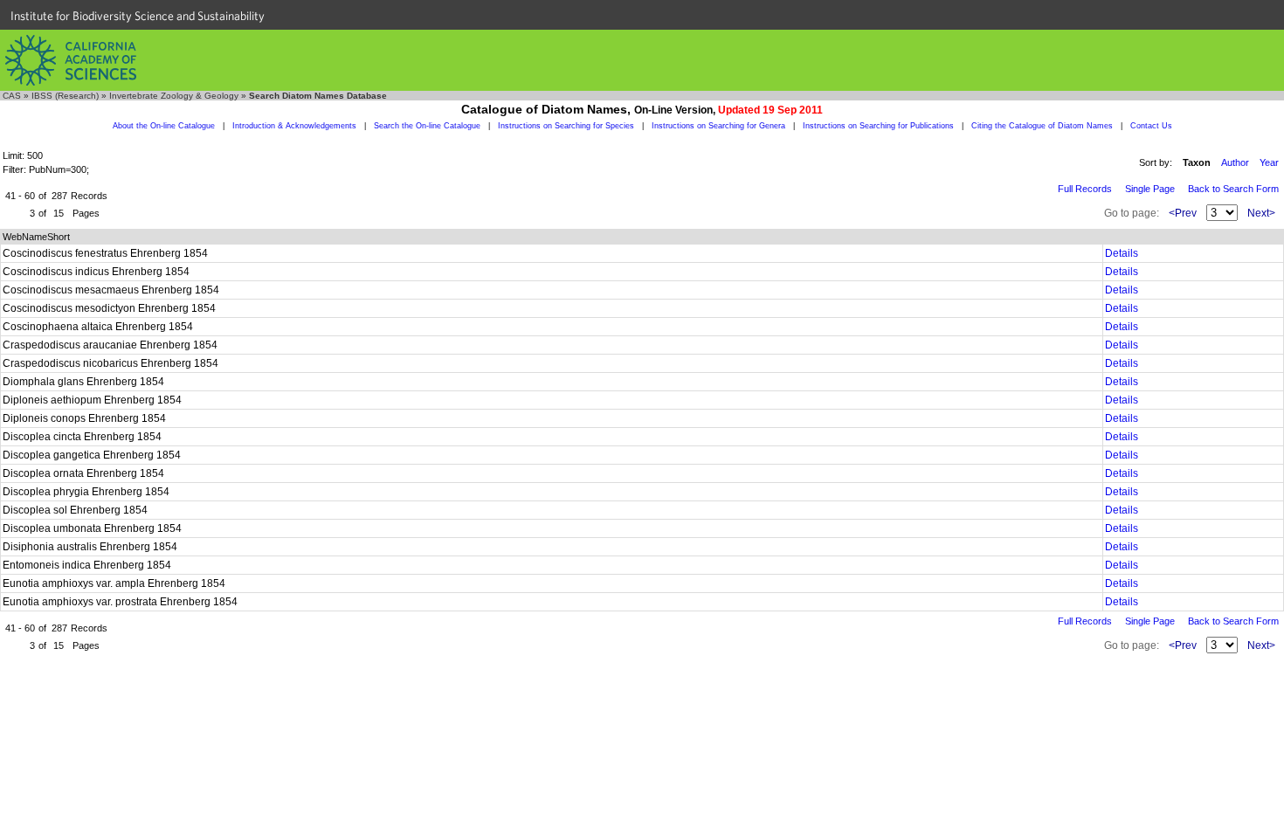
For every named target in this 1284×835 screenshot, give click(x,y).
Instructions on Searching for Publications (878, 125)
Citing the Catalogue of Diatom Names (1042, 125)
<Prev (1183, 213)
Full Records (1085, 188)
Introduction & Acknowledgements (294, 125)
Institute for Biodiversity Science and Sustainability (137, 16)
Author (1235, 162)
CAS (12, 95)
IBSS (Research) (65, 95)
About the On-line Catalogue (164, 125)
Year (1269, 162)
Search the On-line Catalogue (427, 125)
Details (1121, 253)
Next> (1261, 213)
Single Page (1150, 188)
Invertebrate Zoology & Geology (173, 95)
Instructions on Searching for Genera (718, 125)
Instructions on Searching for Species (566, 125)
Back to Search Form (1233, 188)
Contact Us (1151, 125)
